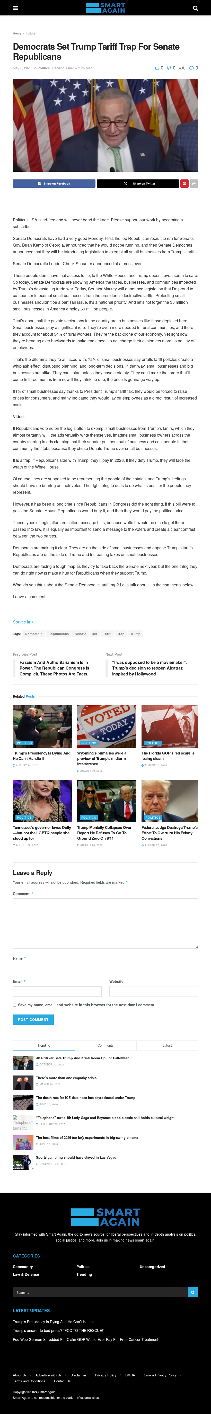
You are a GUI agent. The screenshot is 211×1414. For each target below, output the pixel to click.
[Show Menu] (15, 7)
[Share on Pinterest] (184, 183)
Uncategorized (152, 1266)
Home (17, 33)
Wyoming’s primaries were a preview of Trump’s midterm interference (101, 758)
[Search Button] (195, 7)
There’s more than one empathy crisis (66, 1077)
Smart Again (47, 1392)
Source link (23, 622)
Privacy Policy (106, 1375)
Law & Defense (26, 1274)
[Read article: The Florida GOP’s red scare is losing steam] (171, 726)
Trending (84, 1274)
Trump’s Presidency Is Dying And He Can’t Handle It (42, 755)
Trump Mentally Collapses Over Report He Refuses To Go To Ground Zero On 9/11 (104, 833)
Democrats (33, 633)
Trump (135, 633)
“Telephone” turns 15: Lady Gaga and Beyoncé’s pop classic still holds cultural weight (105, 1117)
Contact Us (62, 1380)
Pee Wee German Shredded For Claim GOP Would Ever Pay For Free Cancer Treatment (85, 1339)
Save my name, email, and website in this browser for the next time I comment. (86, 1004)
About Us (20, 1375)
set (94, 633)
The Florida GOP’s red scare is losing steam (168, 755)
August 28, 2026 (91, 845)
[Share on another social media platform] (194, 183)
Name (19, 958)
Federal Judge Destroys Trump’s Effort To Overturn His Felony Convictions (170, 833)
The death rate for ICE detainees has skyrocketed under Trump (85, 1097)
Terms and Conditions (29, 1380)
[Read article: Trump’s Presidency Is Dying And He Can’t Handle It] (42, 726)
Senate (80, 633)
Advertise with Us (49, 1375)
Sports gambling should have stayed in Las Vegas (76, 1157)
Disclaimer (78, 1375)
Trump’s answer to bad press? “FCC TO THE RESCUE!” (58, 1330)
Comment (23, 893)
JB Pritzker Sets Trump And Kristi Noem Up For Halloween (82, 1057)
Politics (30, 33)
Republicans (58, 633)
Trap (121, 633)
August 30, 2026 (26, 765)
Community (23, 1266)
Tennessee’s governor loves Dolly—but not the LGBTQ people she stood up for (42, 833)
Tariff (107, 633)
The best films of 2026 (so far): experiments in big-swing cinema (87, 1137)
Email (19, 981)
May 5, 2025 (22, 67)
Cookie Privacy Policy (160, 1375)
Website (116, 981)
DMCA (130, 1375)
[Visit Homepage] (105, 8)
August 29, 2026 (91, 771)
